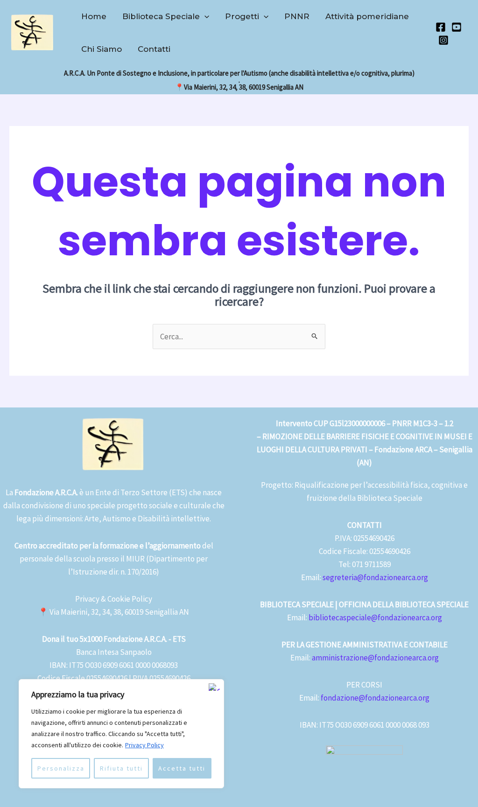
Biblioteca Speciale (161, 16)
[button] (204, 16)
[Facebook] (441, 27)
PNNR (296, 16)
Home (93, 16)
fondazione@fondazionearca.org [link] (375, 698)
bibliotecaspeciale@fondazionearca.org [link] (375, 617)
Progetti (242, 16)
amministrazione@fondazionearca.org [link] (375, 658)
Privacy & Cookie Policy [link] (113, 599)
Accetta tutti (181, 768)
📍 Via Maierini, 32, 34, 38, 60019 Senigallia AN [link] (113, 612)
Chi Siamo (101, 49)
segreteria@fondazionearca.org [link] (375, 577)
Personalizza (60, 768)
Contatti (154, 49)
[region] (121, 733)
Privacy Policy (144, 745)
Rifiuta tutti (121, 768)
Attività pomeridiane (367, 16)
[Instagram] (443, 40)
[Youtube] (456, 27)
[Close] (214, 687)
